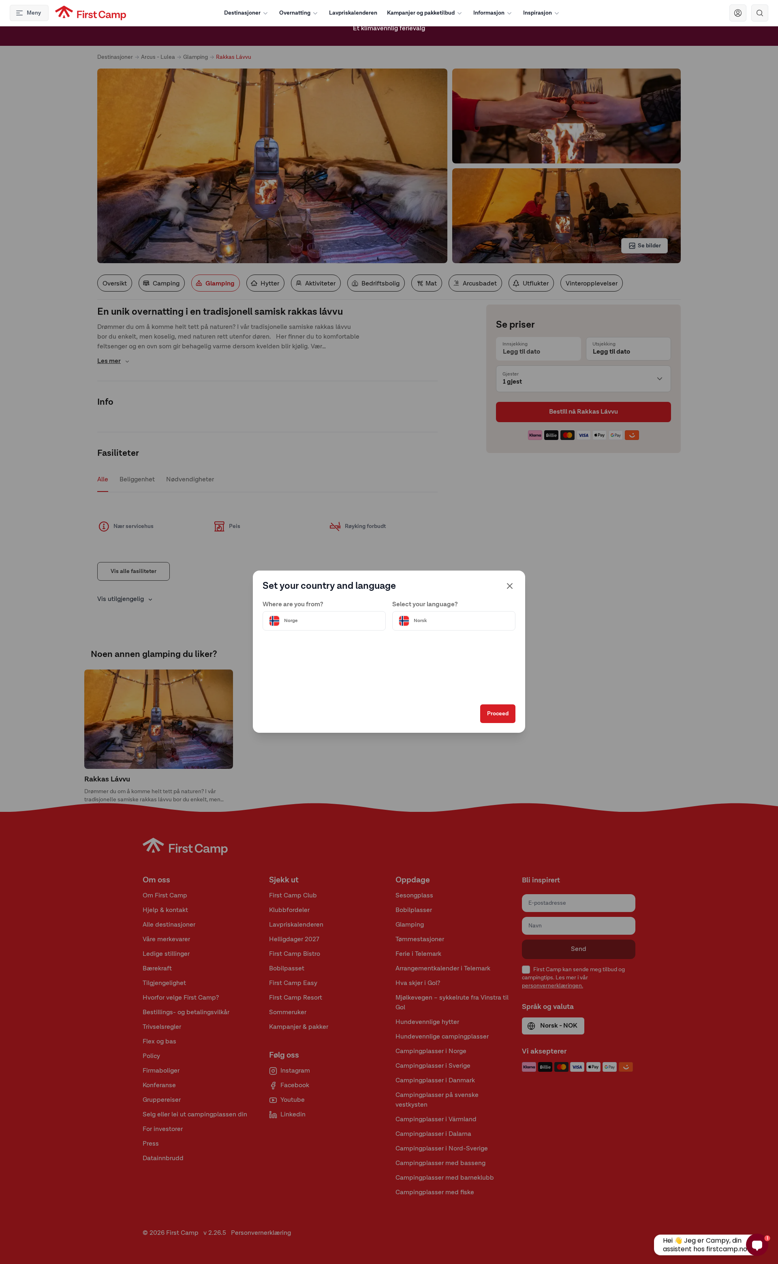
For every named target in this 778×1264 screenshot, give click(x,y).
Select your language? (425, 604)
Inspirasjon (537, 13)
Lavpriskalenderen (353, 13)
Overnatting (294, 13)
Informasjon (488, 13)
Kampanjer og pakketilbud (421, 13)
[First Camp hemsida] (90, 13)
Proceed (498, 714)
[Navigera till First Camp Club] (737, 12)
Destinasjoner (242, 13)
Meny (34, 13)
